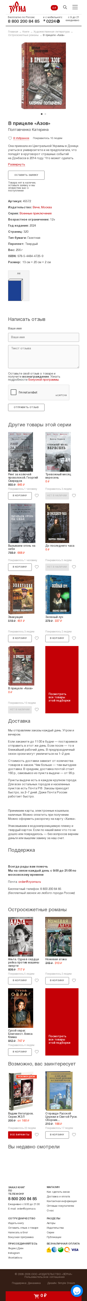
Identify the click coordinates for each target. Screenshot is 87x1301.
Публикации (54, 1237)
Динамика (34, 1283)
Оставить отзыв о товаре (23, 1228)
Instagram (14, 1253)
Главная (13, 32)
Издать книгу (16, 1223)
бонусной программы (43, 379)
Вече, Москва (42, 207)
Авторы (51, 1223)
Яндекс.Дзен (15, 1248)
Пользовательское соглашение (44, 1277)
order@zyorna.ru (29, 882)
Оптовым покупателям (60, 1206)
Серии (50, 1232)
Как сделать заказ (58, 1192)
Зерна (17, 7)
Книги (25, 32)
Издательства (55, 1228)
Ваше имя (15, 328)
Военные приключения (36, 213)
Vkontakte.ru (15, 1258)
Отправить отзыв (26, 407)
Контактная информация (62, 1201)
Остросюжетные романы (23, 35)
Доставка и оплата (58, 1197)
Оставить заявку (26, 175)
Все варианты (19, 1135)
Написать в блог (18, 1232)
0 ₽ (54, 8)
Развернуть (16, 164)
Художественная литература (52, 32)
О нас (50, 1211)
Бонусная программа (21, 1237)
